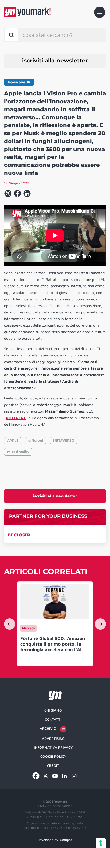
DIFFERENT (16, 417)
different (35, 440)
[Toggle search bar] (11, 34)
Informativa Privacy (53, 747)
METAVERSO (63, 440)
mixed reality (18, 452)
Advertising (53, 738)
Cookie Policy (53, 756)
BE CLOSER (19, 534)
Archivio (48, 728)
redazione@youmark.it (56, 404)
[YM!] (27, 12)
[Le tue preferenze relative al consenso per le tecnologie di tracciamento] (101, 843)
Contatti (53, 719)
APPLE (12, 440)
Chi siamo (53, 710)
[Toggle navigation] (99, 12)
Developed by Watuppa (55, 840)
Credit (53, 765)
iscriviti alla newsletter (55, 60)
